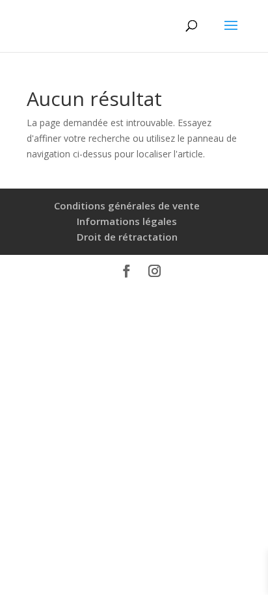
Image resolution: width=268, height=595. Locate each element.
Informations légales (127, 221)
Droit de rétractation (127, 236)
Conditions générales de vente (127, 205)
